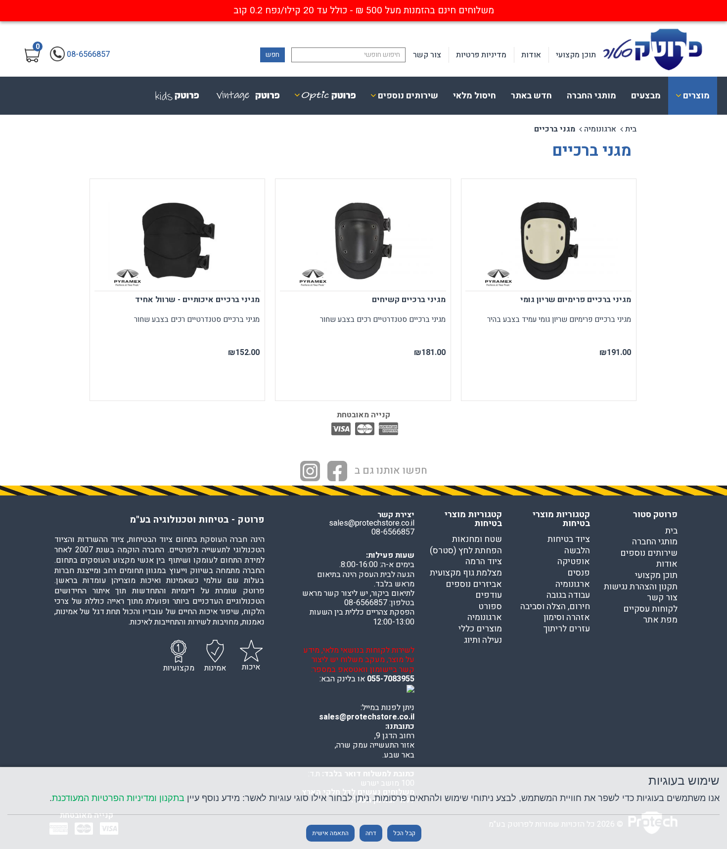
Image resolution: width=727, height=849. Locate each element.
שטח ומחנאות (477, 539)
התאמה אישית (330, 833)
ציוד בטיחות (568, 539)
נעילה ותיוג (483, 640)
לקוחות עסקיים (650, 609)
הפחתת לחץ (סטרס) (466, 550)
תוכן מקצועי (576, 55)
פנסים (578, 573)
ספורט (490, 606)
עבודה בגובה (568, 595)
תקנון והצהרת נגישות (641, 586)
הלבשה (577, 550)
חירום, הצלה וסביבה (555, 606)
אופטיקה (573, 561)
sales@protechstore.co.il (366, 717)
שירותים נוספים (649, 553)
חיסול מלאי (474, 95)
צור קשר (427, 55)
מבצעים (646, 95)
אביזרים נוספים (474, 584)
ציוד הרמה (483, 561)
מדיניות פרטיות (481, 55)
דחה (370, 833)
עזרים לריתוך (566, 629)
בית (630, 129)
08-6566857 (392, 532)
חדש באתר (531, 95)
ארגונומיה (600, 129)
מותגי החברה (591, 95)
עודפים (488, 595)
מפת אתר (660, 620)
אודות (531, 55)
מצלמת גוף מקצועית (466, 573)
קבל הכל (404, 833)
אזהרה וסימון (567, 617)
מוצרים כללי (480, 629)
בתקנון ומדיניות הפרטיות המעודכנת (118, 798)
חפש (272, 54)
